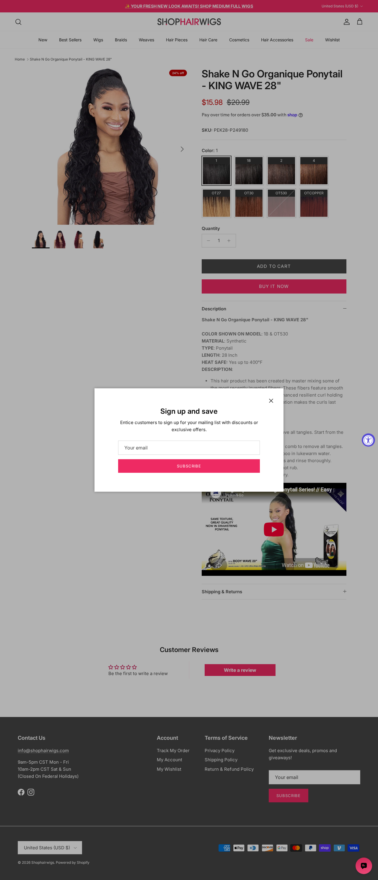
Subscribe (189, 466)
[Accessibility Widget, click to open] (368, 440)
